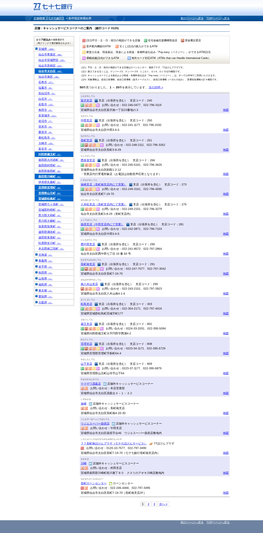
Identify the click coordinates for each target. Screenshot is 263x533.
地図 (226, 110)
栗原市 (45, 132)
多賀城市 (47, 115)
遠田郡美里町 (49, 237)
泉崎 (84, 403)
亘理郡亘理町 (49, 187)
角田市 (45, 110)
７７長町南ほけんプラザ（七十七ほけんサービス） (114, 443)
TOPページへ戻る (218, 18)
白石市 (45, 98)
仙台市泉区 (49, 76)
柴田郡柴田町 (49, 171)
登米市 (45, 126)
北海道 (45, 254)
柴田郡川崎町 (49, 176)
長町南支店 (88, 264)
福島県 (45, 284)
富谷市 (45, 148)
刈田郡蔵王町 (49, 154)
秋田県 (45, 272)
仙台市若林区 (50, 65)
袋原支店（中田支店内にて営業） (102, 224)
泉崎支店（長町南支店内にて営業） (104, 184)
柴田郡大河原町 (51, 159)
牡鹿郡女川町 (49, 243)
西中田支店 (88, 244)
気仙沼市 (47, 93)
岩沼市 (45, 121)
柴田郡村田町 (49, 165)
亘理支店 (86, 343)
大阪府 (45, 302)
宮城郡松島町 (49, 198)
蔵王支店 (86, 324)
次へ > (163, 504)
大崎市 (46, 143)
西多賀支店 (88, 160)
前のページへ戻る (192, 18)
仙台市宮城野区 (52, 60)
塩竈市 (45, 87)
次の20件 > (156, 87)
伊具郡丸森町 (49, 182)
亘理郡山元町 (49, 193)
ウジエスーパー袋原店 (95, 423)
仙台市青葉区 (50, 54)
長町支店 (86, 140)
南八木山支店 (89, 284)
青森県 (45, 260)
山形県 (45, 278)
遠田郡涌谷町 (49, 232)
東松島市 (47, 137)
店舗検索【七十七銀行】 (49, 18)
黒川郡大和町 (49, 215)
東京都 (45, 290)
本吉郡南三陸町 (51, 248)
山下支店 (86, 363)
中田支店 (86, 120)
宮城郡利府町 (49, 209)
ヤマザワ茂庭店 (91, 383)
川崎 (84, 463)
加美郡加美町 (49, 226)
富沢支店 (86, 100)
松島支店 (86, 304)
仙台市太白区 (50, 71)
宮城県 (46, 49)
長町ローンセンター (94, 483)
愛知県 (45, 296)
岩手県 (45, 266)
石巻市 (46, 82)
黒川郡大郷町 (49, 220)
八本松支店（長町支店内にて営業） (104, 204)
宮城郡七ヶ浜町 (51, 204)
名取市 (46, 104)
